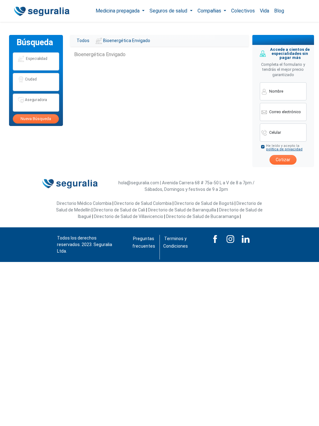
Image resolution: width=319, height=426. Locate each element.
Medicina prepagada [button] (118, 11)
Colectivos (243, 11)
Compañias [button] (210, 11)
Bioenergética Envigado (126, 40)
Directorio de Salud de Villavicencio (128, 216)
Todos (83, 40)
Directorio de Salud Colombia (143, 203)
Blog (279, 11)
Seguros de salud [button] (169, 11)
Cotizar (283, 159)
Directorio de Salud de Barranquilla (182, 209)
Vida (264, 11)
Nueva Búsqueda (36, 118)
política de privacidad (284, 149)
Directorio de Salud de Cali (119, 209)
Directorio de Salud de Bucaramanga (202, 216)
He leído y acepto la (284, 147)
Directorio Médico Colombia (84, 203)
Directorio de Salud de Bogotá (204, 203)
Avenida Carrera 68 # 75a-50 (190, 182)
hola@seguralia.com (138, 182)
